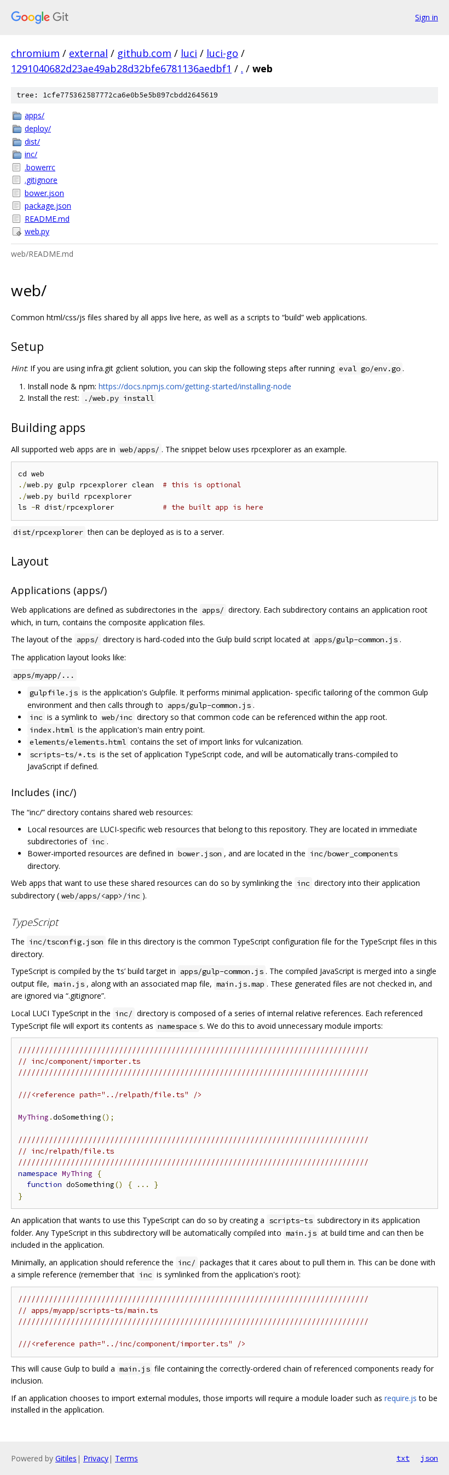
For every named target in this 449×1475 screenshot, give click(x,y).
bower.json (44, 193)
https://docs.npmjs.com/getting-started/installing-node (195, 386)
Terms (126, 1458)
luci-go (222, 53)
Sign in (426, 17)
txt (403, 1458)
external (88, 53)
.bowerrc (40, 167)
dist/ (32, 141)
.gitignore (41, 180)
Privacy (95, 1458)
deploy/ (38, 128)
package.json (48, 205)
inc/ (31, 154)
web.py (37, 231)
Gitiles (66, 1458)
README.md (47, 219)
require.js (400, 1398)
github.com (144, 53)
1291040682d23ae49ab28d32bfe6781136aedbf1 (121, 68)
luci (189, 53)
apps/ (34, 115)
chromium (35, 53)
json (429, 1458)
